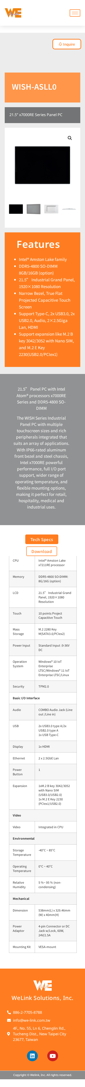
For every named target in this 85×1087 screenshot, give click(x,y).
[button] (70, 138)
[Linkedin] (32, 1055)
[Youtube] (52, 1055)
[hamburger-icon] (75, 13)
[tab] (2, 62)
